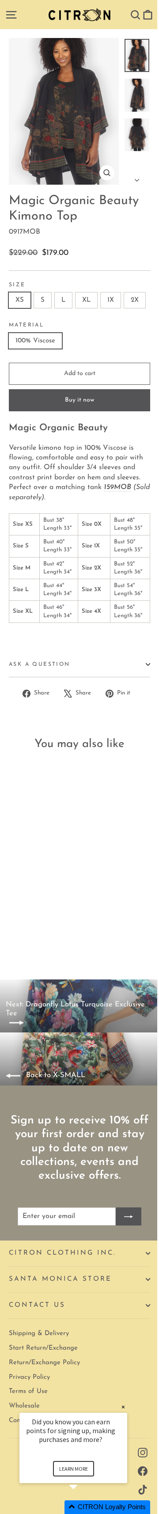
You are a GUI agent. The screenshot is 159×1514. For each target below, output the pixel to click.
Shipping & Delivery (39, 1333)
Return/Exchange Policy (44, 1362)
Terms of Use (28, 1391)
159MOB (117, 487)
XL (86, 300)
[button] (84, 1507)
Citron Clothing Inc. (62, 1253)
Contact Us (37, 1305)
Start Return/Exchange (43, 1348)
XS (19, 300)
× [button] (123, 1407)
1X (110, 300)
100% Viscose (35, 341)
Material (26, 325)
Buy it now (79, 400)
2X (135, 300)
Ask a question (39, 664)
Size (17, 285)
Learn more (73, 1468)
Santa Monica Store (60, 1279)
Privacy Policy (29, 1377)
